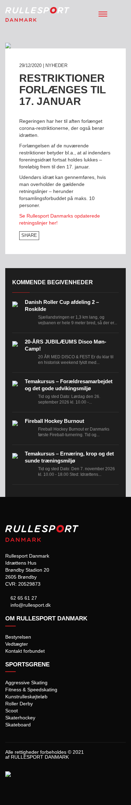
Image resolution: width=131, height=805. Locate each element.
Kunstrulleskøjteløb (26, 696)
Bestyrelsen (18, 637)
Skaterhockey (20, 717)
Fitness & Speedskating (31, 689)
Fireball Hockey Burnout (54, 421)
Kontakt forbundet (25, 651)
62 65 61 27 (23, 598)
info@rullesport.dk (30, 605)
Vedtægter (16, 644)
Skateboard (18, 724)
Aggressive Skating (26, 682)
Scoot (11, 710)
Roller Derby (19, 703)
